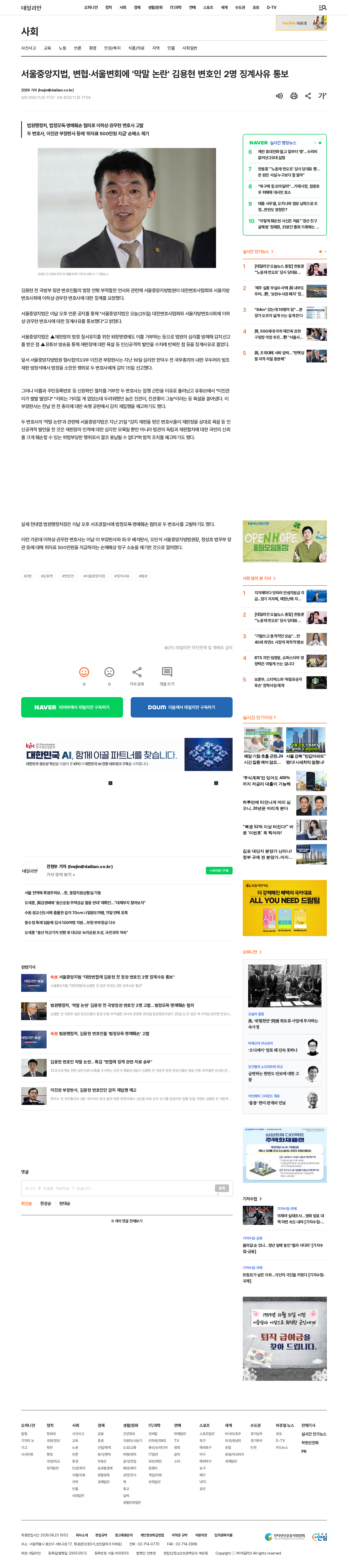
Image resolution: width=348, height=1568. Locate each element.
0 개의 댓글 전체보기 (126, 1221)
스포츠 (208, 7)
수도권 (240, 7)
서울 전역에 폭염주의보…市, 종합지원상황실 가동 (63, 893)
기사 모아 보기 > (61, 874)
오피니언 (91, 7)
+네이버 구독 (219, 870)
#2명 (28, 575)
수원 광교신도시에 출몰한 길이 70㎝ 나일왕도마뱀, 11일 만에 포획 (76, 912)
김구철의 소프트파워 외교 (265, 1066)
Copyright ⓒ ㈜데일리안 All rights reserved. (249, 1553)
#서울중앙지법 (94, 575)
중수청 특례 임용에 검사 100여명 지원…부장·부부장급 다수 (70, 922)
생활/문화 (155, 7)
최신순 (26, 1203)
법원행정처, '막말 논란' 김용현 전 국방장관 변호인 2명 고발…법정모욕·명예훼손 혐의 (122, 1005)
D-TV (271, 7)
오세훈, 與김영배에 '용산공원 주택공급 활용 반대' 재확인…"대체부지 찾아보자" (85, 902)
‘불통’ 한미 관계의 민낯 (267, 1103)
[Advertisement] (127, 1139)
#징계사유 (121, 575)
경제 (137, 7)
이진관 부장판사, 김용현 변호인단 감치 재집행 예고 (93, 1090)
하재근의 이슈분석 (260, 1043)
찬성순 (45, 1203)
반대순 (65, 1203)
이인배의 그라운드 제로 (264, 1095)
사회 (122, 7)
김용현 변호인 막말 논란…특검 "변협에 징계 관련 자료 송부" (101, 1062)
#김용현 (47, 575)
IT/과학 (175, 7)
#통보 (143, 575)
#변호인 (68, 575)
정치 (108, 7)
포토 (256, 7)
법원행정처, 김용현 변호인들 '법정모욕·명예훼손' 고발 (100, 1033)
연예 (192, 7)
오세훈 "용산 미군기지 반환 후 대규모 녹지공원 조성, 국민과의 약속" (76, 932)
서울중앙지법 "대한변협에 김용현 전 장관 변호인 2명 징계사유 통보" (112, 977)
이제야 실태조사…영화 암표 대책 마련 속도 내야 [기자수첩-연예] (300, 1222)
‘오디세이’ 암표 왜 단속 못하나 (272, 1050)
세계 (224, 7)
